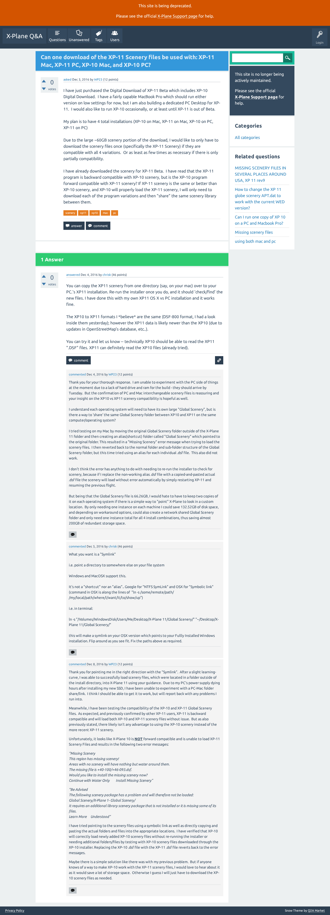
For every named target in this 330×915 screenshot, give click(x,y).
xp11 (83, 212)
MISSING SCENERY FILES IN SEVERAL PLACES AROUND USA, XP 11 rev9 (260, 174)
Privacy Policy (14, 910)
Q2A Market (316, 910)
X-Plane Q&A (24, 36)
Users (114, 40)
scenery (70, 212)
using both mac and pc (255, 241)
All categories (247, 137)
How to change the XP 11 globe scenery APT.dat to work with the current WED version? (260, 198)
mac (105, 212)
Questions (57, 40)
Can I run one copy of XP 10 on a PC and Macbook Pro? (260, 220)
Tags (98, 40)
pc (114, 212)
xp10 (95, 212)
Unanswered (79, 40)
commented (77, 374)
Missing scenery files (254, 232)
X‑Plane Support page (177, 16)
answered (73, 274)
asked (67, 79)
